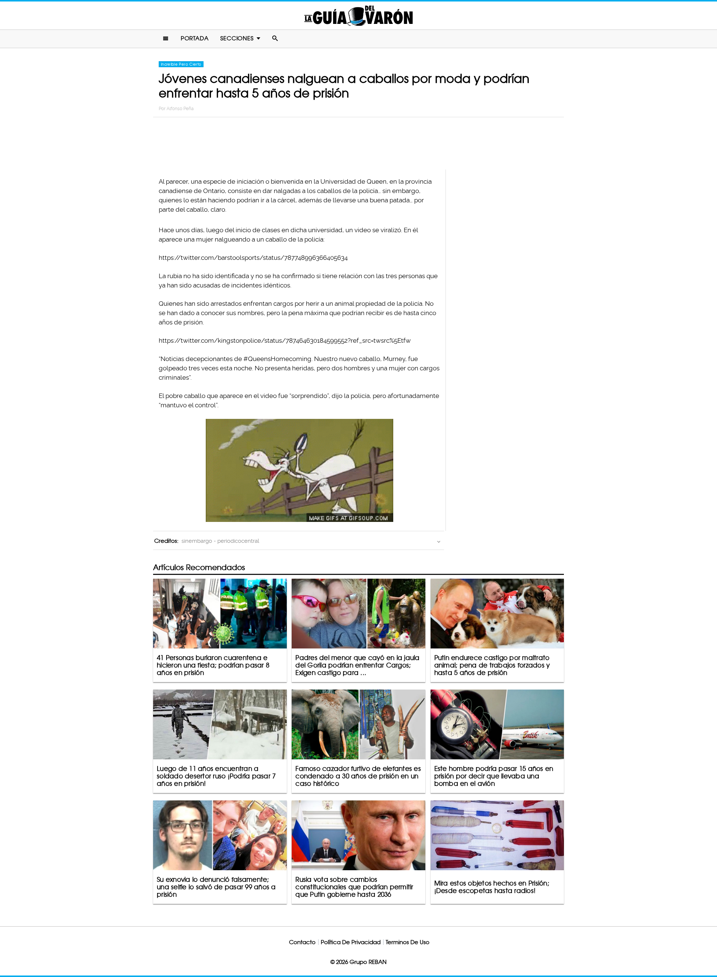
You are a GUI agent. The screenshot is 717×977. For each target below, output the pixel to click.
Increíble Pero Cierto (181, 64)
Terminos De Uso (407, 942)
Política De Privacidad (351, 942)
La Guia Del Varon (358, 15)
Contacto (302, 942)
